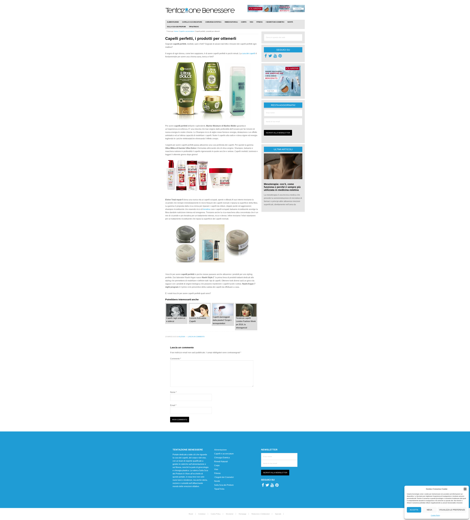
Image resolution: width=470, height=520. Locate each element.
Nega (429, 510)
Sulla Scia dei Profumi (224, 485)
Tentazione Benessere (200, 12)
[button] (465, 489)
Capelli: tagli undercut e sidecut (175, 319)
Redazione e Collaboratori (261, 514)
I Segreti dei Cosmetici (224, 477)
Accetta (414, 510)
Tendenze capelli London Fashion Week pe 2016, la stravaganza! (246, 323)
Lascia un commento (196, 337)
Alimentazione (220, 450)
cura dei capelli (248, 53)
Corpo (217, 465)
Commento (175, 359)
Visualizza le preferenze (452, 510)
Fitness (217, 473)
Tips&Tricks (219, 489)
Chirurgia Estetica (222, 458)
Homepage (242, 514)
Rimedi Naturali (221, 461)
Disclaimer (229, 514)
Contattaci (202, 514)
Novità (217, 481)
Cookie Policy (435, 515)
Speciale (278, 514)
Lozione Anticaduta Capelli (197, 319)
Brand (191, 514)
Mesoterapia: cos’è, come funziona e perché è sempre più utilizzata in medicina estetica (282, 187)
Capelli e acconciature (224, 454)
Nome (173, 392)
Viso (216, 469)
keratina (207, 209)
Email (173, 405)
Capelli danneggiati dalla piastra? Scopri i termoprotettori (222, 320)
